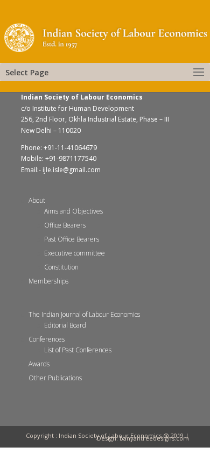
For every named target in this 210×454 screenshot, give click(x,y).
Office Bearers (65, 225)
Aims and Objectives (73, 211)
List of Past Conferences (77, 349)
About (37, 200)
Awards (39, 363)
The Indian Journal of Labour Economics (84, 314)
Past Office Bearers (71, 239)
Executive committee (74, 253)
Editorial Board (65, 325)
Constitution (61, 267)
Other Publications (55, 377)
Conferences (47, 339)
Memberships (48, 281)
